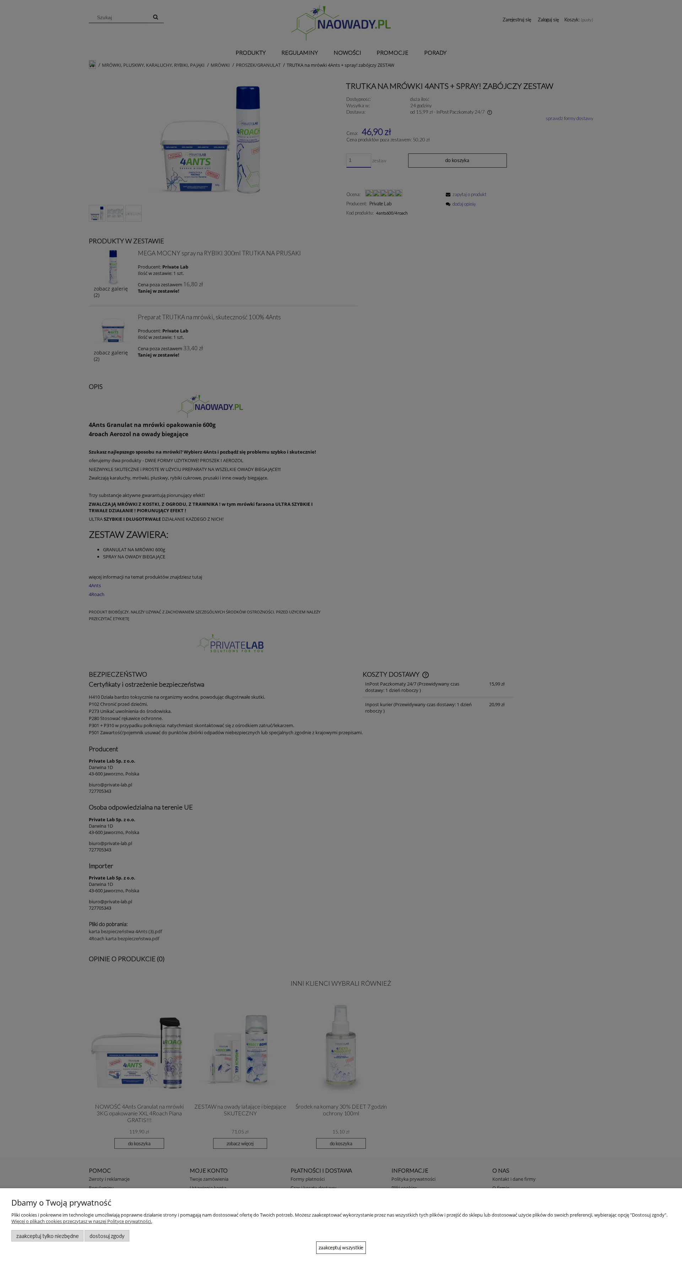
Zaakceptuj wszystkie (341, 1247)
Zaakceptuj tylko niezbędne (47, 1236)
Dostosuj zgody (107, 1236)
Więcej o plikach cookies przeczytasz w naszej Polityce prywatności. (81, 1221)
